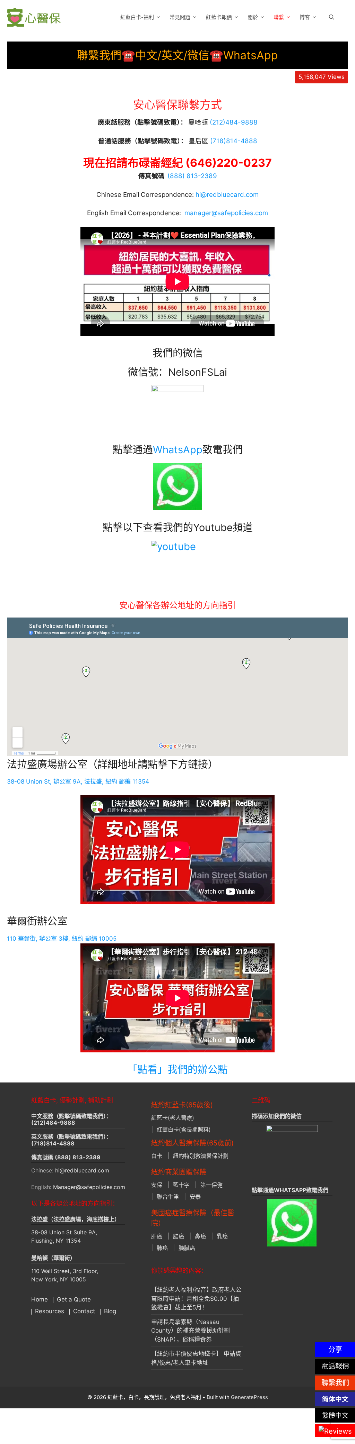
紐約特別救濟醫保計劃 (200, 1155)
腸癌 (178, 1236)
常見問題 (180, 17)
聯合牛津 (168, 1196)
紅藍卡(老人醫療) (172, 1117)
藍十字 (181, 1184)
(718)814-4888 (53, 1143)
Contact (84, 1311)
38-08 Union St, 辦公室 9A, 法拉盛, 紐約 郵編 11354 (78, 781)
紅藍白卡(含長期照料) (184, 1129)
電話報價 (335, 1366)
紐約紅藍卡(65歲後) (182, 1105)
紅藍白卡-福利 (137, 17)
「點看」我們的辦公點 (177, 1069)
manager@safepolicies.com (226, 213)
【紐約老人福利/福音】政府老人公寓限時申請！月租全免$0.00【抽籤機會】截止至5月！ (196, 1298)
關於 (253, 17)
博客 (305, 17)
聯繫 (279, 17)
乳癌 (222, 1236)
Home (39, 1299)
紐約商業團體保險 (179, 1172)
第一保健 (211, 1184)
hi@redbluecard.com (227, 195)
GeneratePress (249, 1397)
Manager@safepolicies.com (89, 1186)
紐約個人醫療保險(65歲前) (192, 1143)
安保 (156, 1184)
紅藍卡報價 (219, 17)
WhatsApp (177, 450)
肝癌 (156, 1236)
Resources (49, 1311)
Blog (110, 1311)
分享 (335, 1349)
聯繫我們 (335, 1383)
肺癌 (162, 1247)
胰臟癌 (187, 1247)
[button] (331, 17)
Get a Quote (74, 1299)
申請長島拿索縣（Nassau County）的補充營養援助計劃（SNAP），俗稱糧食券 (190, 1330)
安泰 (195, 1196)
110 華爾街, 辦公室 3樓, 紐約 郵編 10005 (61, 938)
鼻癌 (200, 1236)
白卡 (156, 1155)
